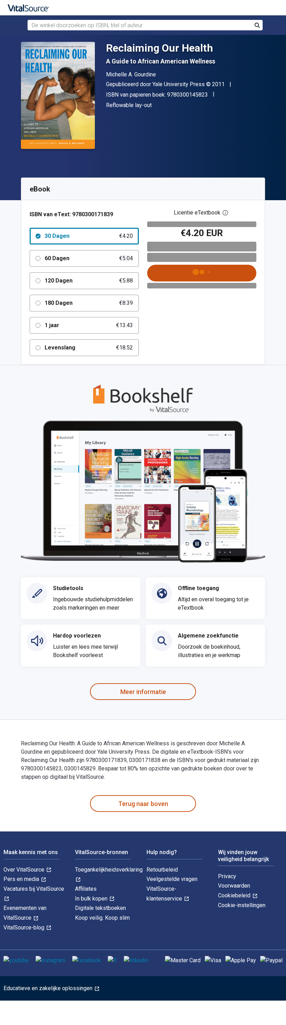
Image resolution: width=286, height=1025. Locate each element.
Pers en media (21, 879)
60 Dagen (89, 258)
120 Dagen (89, 280)
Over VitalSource (24, 869)
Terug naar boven (143, 803)
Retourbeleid (162, 869)
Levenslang (89, 347)
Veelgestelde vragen (171, 879)
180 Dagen (89, 303)
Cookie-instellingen (241, 905)
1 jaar (89, 325)
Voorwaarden (234, 885)
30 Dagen (89, 236)
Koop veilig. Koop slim (102, 917)
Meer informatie (143, 691)
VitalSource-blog (24, 927)
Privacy (227, 876)
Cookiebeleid (235, 895)
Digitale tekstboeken (100, 908)
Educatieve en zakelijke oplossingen (48, 988)
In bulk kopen (92, 898)
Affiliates (86, 888)
